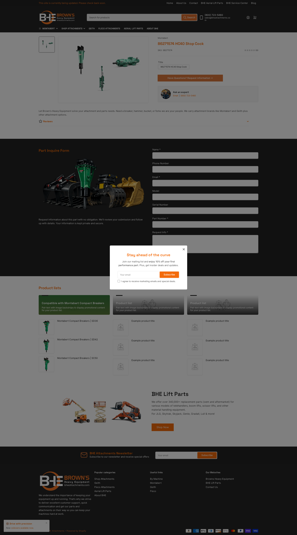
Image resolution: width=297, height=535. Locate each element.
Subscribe (169, 274)
